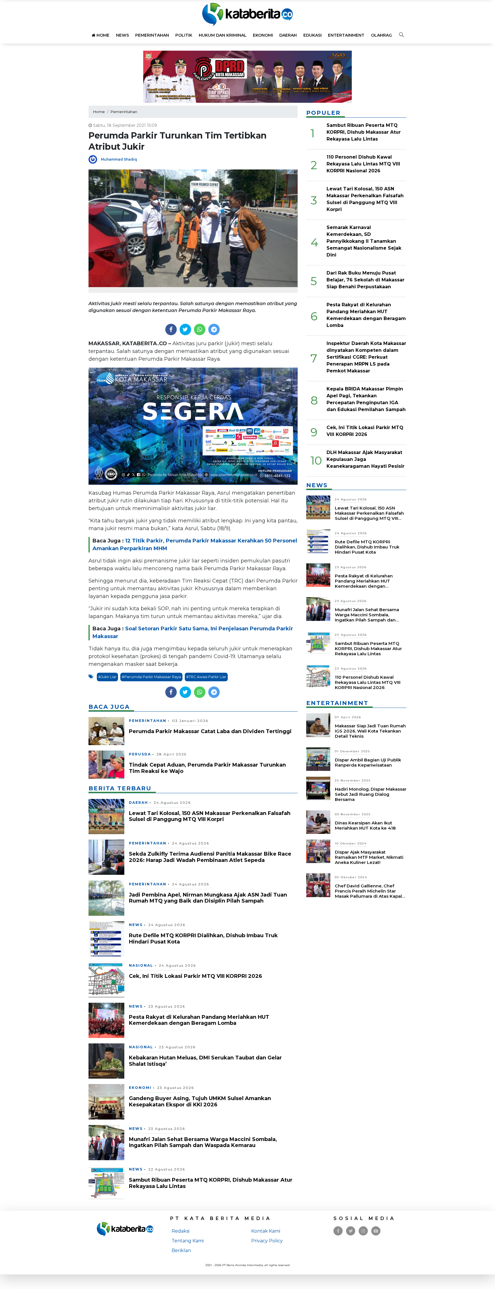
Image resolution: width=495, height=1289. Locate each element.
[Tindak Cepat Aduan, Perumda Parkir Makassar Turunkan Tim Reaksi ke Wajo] (106, 764)
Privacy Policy (267, 1240)
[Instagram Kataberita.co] (363, 1231)
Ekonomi (263, 35)
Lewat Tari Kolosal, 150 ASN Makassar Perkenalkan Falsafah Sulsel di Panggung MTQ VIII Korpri (209, 816)
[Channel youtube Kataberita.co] (376, 1231)
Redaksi (180, 1231)
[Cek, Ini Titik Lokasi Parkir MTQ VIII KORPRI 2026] (106, 979)
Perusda (140, 754)
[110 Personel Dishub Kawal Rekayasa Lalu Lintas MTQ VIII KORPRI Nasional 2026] (318, 676)
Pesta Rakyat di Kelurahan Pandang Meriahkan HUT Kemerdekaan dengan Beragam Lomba (199, 1020)
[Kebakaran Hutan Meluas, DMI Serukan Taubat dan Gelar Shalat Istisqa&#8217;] (106, 1060)
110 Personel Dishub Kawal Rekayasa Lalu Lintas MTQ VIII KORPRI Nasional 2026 (363, 163)
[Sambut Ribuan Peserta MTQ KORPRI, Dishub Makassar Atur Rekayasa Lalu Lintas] (106, 1183)
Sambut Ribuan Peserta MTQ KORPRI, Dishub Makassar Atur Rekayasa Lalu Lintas (210, 1183)
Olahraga (383, 35)
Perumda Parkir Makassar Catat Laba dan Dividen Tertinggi (210, 731)
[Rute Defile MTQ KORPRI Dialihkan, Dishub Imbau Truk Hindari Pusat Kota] (106, 938)
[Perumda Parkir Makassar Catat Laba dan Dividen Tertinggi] (106, 730)
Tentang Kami (188, 1240)
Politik (183, 35)
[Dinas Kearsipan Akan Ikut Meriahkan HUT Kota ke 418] (318, 821)
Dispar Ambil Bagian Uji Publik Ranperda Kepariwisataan (368, 762)
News (122, 35)
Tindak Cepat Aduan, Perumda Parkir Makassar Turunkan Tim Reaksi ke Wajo (207, 768)
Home (102, 35)
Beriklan (181, 1250)
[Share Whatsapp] (199, 329)
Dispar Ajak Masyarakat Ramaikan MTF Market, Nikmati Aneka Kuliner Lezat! (369, 857)
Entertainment (346, 35)
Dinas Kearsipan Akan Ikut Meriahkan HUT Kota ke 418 (365, 825)
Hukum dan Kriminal (223, 35)
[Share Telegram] (214, 329)
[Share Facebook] (170, 329)
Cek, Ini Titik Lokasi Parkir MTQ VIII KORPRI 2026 (195, 976)
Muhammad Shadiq (119, 159)
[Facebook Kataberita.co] (338, 1231)
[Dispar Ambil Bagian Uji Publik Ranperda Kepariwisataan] (318, 758)
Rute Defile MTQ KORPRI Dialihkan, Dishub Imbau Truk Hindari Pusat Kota (203, 938)
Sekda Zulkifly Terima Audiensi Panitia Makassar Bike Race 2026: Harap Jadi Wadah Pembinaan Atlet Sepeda (210, 857)
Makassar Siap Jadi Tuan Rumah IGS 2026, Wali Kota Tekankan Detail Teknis (370, 731)
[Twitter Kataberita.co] (351, 1231)
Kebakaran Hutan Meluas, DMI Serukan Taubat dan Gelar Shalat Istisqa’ (205, 1061)
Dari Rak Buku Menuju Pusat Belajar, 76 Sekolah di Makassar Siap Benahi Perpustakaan (365, 279)
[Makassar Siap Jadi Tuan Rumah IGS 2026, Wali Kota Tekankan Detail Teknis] (318, 725)
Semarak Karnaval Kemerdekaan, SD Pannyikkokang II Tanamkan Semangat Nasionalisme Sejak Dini (364, 241)
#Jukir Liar (107, 677)
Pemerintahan (152, 35)
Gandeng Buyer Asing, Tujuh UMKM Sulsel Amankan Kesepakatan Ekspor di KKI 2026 (200, 1101)
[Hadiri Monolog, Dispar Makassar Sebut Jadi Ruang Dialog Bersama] (318, 788)
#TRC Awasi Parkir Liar (206, 677)
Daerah (288, 35)
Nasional (141, 965)
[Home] (247, 14)
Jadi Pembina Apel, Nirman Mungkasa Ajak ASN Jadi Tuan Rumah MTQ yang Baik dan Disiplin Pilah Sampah (208, 898)
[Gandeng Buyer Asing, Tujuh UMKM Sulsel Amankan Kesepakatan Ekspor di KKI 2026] (106, 1101)
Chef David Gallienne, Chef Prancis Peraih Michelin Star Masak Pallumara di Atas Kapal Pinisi (368, 893)
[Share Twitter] (185, 329)
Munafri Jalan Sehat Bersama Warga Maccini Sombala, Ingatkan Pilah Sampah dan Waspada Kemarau (203, 1142)
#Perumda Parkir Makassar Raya (151, 677)
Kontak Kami (265, 1231)
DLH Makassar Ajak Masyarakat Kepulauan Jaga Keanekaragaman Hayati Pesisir (365, 459)
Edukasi (312, 35)
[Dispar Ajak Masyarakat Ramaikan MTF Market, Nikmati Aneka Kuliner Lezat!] (318, 851)
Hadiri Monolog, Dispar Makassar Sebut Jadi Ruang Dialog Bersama (370, 794)
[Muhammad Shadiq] (95, 159)
